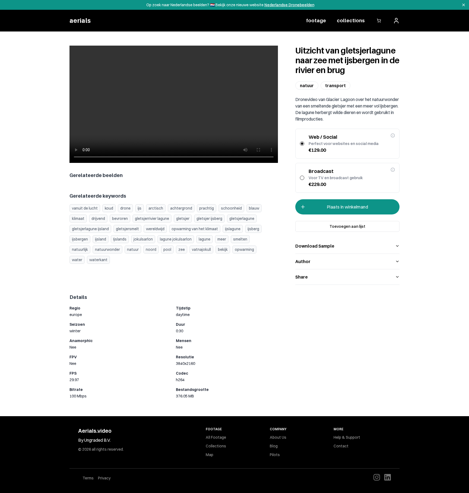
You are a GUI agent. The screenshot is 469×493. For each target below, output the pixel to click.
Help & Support (347, 437)
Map (209, 454)
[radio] (302, 143)
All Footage (216, 437)
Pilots (275, 454)
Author (302, 261)
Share (301, 277)
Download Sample (314, 246)
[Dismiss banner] (463, 5)
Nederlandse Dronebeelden (289, 4)
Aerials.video (95, 430)
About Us (278, 437)
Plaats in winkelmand (347, 207)
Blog (274, 446)
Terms (88, 478)
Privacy (104, 478)
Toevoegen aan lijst (347, 226)
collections (351, 20)
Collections (216, 446)
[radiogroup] (347, 161)
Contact (341, 446)
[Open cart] (379, 20)
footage (316, 20)
